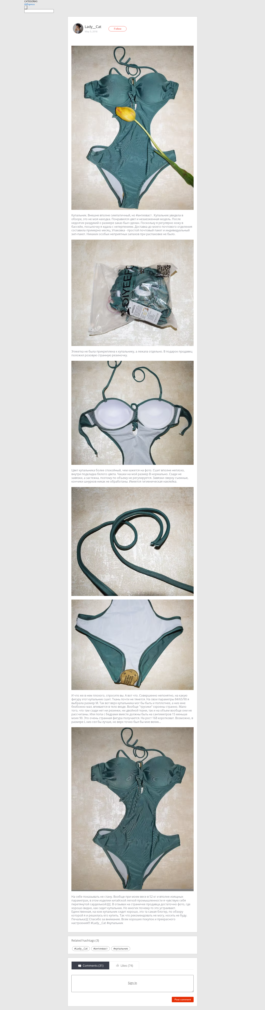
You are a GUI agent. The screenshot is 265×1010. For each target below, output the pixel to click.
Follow (117, 28)
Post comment (183, 999)
